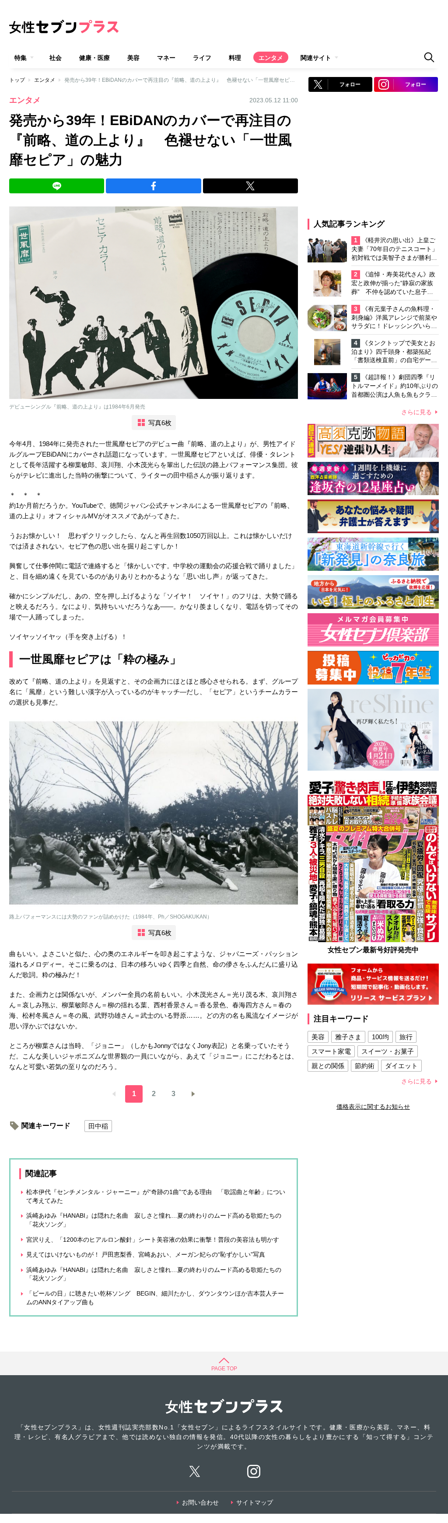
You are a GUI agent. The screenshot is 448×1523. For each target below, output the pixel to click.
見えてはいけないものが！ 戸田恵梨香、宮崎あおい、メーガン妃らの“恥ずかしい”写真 (145, 1254)
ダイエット (401, 1065)
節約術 (364, 1065)
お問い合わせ (200, 1502)
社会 (55, 57)
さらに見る (416, 412)
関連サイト (316, 57)
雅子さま (348, 1037)
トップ (17, 80)
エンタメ (271, 57)
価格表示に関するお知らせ (373, 1106)
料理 (235, 57)
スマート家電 (331, 1051)
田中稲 (98, 1126)
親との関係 (328, 1065)
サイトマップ (254, 1502)
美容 (133, 57)
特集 (20, 57)
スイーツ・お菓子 (387, 1051)
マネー (166, 57)
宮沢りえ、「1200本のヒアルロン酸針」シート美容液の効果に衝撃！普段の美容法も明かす (152, 1239)
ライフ (202, 57)
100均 (380, 1037)
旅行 (406, 1037)
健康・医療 (94, 57)
